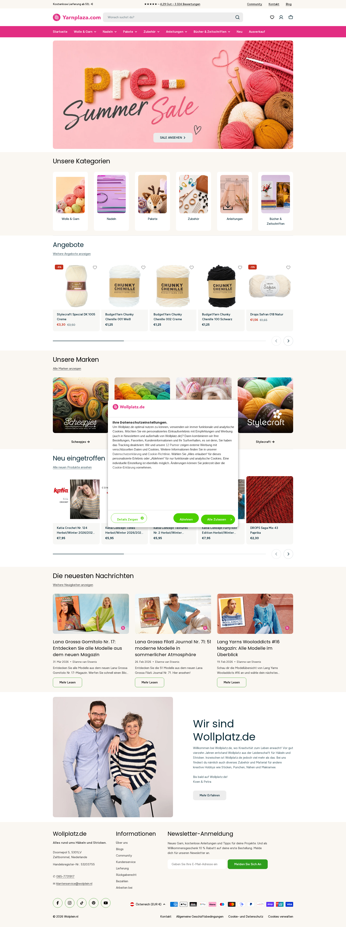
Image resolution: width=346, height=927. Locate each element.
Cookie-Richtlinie (159, 454)
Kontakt (274, 4)
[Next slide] (288, 341)
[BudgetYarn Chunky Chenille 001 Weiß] (124, 286)
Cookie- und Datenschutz (245, 916)
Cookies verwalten (280, 916)
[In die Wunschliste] (95, 267)
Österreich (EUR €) (148, 904)
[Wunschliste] (272, 17)
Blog (289, 4)
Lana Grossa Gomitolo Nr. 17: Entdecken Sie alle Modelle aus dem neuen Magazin (87, 648)
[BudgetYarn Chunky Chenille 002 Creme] (173, 286)
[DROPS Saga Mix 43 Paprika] (269, 499)
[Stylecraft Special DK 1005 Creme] (76, 286)
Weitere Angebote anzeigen (72, 254)
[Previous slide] (276, 341)
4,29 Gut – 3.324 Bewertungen (180, 4)
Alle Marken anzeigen (67, 368)
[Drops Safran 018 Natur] (269, 286)
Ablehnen (186, 519)
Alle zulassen (216, 519)
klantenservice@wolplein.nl (74, 883)
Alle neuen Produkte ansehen (72, 467)
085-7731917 (65, 876)
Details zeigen (127, 519)
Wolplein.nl (71, 916)
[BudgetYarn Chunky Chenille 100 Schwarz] (221, 286)
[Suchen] (237, 17)
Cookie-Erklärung (124, 467)
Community (254, 4)
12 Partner (172, 445)
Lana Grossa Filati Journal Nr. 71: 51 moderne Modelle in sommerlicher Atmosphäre (173, 648)
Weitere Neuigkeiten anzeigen (73, 585)
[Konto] (281, 17)
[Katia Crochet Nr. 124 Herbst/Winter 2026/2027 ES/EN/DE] (76, 499)
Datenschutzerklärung (127, 454)
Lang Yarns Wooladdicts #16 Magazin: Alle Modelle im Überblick (248, 648)
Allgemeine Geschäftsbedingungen (199, 916)
